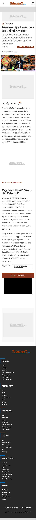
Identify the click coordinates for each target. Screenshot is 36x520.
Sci (3, 390)
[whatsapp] (8, 104)
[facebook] (4, 104)
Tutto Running (6, 397)
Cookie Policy (6, 472)
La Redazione (6, 465)
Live (3, 366)
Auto (3, 415)
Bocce (4, 402)
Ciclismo (4, 395)
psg (24, 47)
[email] (15, 104)
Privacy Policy (6, 476)
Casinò (4, 499)
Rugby (4, 393)
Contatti (4, 463)
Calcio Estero (6, 377)
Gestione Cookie (7, 474)
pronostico (30, 47)
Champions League (8, 372)
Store (3, 449)
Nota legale (5, 470)
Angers (20, 47)
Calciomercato (6, 379)
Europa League (6, 375)
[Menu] (3, 3)
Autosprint (5, 418)
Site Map (4, 494)
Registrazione (6, 492)
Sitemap (4, 452)
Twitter (22, 507)
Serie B (4, 370)
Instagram (15, 507)
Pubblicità (5, 490)
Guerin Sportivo (7, 424)
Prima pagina (6, 445)
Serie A (4, 368)
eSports (4, 404)
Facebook (8, 507)
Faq (3, 467)
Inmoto (4, 420)
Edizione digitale (7, 447)
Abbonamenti (6, 442)
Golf (3, 400)
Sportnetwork (6, 427)
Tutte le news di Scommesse (20, 266)
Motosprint (5, 422)
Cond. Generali (6, 479)
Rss (3, 440)
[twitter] (11, 104)
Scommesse (9, 24)
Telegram (28, 507)
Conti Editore (6, 429)
